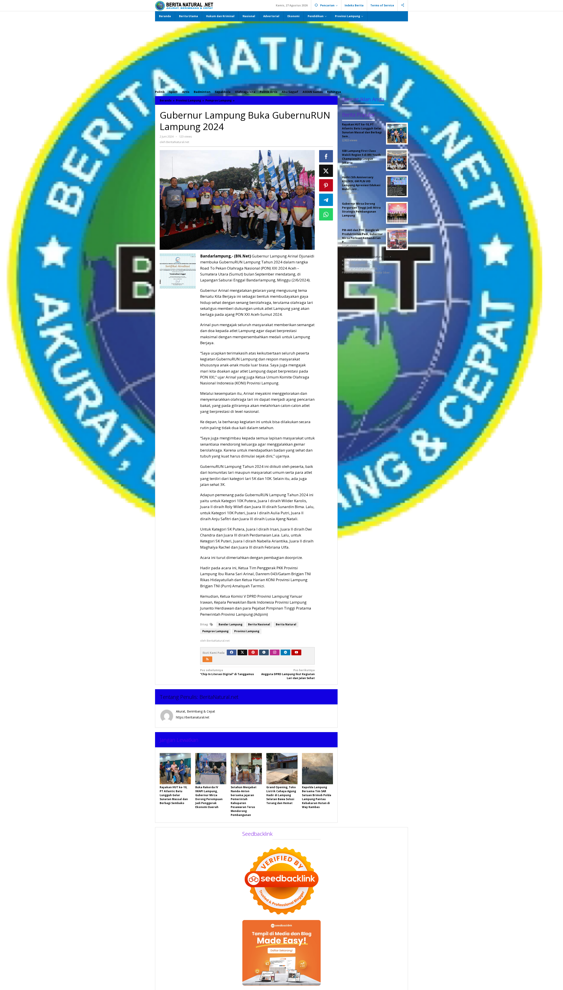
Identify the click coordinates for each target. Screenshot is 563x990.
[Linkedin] (285, 652)
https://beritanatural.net (192, 717)
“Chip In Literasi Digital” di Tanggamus (227, 672)
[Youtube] (296, 652)
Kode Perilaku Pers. (355, 261)
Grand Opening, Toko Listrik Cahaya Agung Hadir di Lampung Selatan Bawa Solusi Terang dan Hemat (281, 795)
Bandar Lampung (230, 624)
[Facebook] (231, 652)
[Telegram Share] (326, 200)
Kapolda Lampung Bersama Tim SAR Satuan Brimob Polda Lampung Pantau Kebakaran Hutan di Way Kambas (316, 797)
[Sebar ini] (326, 156)
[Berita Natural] (184, 5)
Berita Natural (286, 624)
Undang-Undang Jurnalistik (360, 268)
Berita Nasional (259, 624)
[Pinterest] (253, 652)
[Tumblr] (264, 652)
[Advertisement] (281, 54)
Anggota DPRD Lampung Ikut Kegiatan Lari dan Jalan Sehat (288, 674)
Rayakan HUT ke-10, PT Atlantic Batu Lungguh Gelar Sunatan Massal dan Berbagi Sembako (174, 795)
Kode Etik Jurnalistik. (355, 264)
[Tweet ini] (326, 171)
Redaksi (378, 261)
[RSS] (207, 659)
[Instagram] (275, 652)
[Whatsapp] (326, 214)
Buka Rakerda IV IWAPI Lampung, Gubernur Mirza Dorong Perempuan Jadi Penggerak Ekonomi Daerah (209, 797)
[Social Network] (403, 5)
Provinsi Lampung (246, 631)
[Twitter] (242, 652)
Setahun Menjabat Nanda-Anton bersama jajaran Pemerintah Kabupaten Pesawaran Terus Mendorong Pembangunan (243, 801)
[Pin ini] (326, 185)
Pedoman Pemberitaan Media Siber (366, 272)
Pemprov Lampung (215, 631)
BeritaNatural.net (218, 696)
